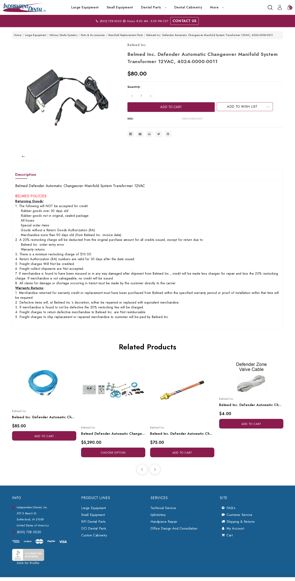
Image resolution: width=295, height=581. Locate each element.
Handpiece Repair (164, 521)
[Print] (149, 134)
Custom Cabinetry (94, 535)
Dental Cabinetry (188, 7)
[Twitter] (159, 134)
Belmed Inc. (136, 45)
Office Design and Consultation (174, 528)
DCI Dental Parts (93, 528)
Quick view (40, 383)
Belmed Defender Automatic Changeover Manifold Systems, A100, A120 (113, 433)
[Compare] (49, 383)
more (215, 7)
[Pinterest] (168, 134)
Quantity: (134, 87)
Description (25, 174)
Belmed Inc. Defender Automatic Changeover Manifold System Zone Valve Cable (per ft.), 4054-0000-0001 (251, 405)
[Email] (140, 134)
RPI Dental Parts (93, 521)
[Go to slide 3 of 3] (142, 469)
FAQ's (231, 508)
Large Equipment (85, 7)
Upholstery (158, 514)
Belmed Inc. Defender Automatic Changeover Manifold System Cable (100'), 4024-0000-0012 (44, 417)
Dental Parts (151, 7)
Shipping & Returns (241, 521)
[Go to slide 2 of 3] (155, 469)
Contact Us (184, 21)
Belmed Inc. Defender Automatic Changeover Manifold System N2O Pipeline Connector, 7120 (182, 433)
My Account (235, 528)
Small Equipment (120, 7)
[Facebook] (130, 134)
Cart (230, 535)
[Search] (270, 7)
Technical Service (163, 508)
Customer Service (239, 514)
